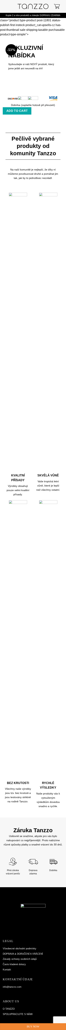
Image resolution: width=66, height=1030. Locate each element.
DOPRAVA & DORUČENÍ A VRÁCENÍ (23, 953)
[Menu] (6, 6)
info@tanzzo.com (12, 986)
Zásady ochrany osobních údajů (20, 959)
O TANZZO (9, 1008)
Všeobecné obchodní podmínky (19, 948)
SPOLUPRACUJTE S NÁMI (18, 1014)
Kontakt (7, 969)
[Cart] (57, 6)
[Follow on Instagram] (8, 992)
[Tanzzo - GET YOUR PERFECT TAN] (33, 6)
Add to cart (17, 110)
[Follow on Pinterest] (12, 992)
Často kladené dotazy (14, 964)
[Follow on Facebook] (4, 992)
